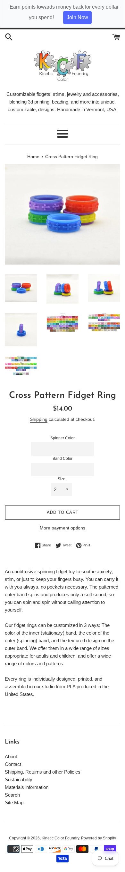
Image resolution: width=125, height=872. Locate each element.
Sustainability (18, 779)
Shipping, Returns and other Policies (42, 772)
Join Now (77, 17)
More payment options (62, 527)
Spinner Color (62, 438)
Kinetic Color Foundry (60, 838)
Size (61, 479)
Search (12, 795)
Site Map (14, 802)
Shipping (38, 419)
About (11, 756)
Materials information (26, 787)
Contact (13, 764)
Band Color (62, 458)
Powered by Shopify (98, 838)
